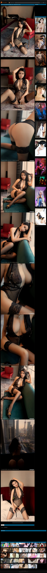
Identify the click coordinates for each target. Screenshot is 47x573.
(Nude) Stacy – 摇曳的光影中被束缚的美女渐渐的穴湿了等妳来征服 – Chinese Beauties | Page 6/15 (40, 176)
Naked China (5, 527)
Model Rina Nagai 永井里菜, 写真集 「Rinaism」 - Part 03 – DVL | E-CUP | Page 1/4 (40, 102)
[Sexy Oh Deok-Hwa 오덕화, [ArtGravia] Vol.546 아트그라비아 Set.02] (41, 555)
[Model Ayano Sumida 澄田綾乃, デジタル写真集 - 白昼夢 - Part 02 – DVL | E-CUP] (32, 561)
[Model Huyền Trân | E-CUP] (41, 545)
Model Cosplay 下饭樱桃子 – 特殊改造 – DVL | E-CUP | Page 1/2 (40, 120)
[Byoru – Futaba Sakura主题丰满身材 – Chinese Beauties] (41, 550)
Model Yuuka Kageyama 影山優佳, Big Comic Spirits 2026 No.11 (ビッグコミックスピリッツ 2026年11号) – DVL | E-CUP (23, 547)
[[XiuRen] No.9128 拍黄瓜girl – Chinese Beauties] (5, 550)
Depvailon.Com (4, 2)
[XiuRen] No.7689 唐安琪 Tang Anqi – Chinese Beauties (5, 568)
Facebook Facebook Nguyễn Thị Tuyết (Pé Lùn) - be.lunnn (5, 563)
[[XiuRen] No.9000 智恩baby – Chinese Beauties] (23, 561)
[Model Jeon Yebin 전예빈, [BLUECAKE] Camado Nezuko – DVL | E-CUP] (41, 561)
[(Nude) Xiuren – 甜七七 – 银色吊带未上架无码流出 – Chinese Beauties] (14, 566)
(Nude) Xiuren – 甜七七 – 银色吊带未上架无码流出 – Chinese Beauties (14, 568)
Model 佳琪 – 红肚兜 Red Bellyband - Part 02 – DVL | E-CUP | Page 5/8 (40, 157)
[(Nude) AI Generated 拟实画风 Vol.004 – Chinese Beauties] (23, 555)
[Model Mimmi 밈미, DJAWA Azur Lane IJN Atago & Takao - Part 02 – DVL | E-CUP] (14, 561)
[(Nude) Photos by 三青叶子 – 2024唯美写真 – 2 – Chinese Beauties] (32, 566)
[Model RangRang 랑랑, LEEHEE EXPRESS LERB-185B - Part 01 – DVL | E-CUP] (14, 545)
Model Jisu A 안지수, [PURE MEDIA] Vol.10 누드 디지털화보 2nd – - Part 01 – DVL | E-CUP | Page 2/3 (40, 139)
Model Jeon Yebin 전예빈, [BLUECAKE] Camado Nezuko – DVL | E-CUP (41, 563)
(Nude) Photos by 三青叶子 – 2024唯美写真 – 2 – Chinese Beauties (32, 568)
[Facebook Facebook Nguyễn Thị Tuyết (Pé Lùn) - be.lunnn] (5, 561)
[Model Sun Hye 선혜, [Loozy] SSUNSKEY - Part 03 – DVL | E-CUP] (32, 550)
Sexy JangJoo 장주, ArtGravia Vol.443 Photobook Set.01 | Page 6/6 (40, 50)
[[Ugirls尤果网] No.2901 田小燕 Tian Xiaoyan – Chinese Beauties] (23, 566)
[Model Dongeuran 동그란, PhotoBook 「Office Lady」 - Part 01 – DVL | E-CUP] (32, 545)
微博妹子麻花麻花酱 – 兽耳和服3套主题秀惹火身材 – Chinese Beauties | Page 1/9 (40, 186)
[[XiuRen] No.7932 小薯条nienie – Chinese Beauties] (14, 550)
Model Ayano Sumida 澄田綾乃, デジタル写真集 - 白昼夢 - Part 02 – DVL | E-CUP (32, 563)
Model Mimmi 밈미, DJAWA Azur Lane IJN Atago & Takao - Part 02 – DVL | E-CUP (14, 563)
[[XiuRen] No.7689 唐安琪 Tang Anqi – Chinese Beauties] (5, 566)
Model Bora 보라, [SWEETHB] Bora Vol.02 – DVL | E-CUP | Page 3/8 (40, 226)
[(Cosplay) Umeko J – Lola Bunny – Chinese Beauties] (5, 545)
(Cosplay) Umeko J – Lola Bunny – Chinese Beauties (5, 547)
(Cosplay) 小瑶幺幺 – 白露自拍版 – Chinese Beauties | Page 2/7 (40, 207)
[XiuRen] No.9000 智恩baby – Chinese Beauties (23, 563)
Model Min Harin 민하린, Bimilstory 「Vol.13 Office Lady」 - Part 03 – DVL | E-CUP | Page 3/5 (40, 67)
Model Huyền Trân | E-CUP (40, 547)
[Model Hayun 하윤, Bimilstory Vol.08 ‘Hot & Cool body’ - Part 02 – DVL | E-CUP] (14, 555)
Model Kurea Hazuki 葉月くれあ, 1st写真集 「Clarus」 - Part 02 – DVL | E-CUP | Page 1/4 (40, 84)
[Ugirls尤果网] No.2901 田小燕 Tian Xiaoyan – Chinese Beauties (23, 568)
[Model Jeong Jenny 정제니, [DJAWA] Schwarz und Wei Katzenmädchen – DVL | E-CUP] (23, 550)
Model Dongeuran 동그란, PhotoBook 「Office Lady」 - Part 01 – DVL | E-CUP (32, 547)
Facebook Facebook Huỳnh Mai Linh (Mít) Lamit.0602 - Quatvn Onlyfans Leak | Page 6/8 (40, 33)
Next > (22, 522)
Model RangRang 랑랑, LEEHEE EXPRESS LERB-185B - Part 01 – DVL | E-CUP (14, 547)
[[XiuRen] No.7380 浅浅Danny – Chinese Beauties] (5, 555)
